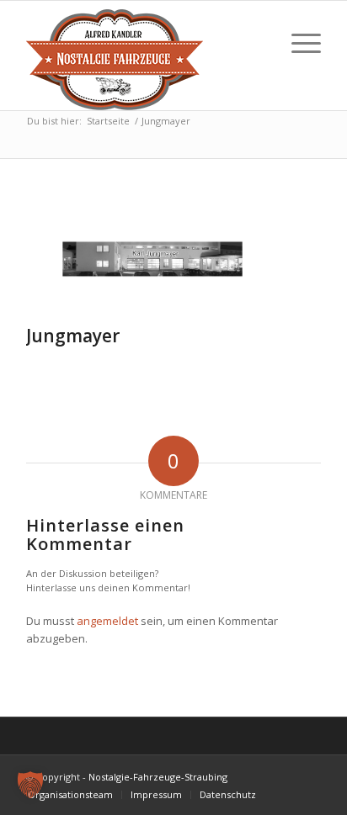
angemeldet (107, 620)
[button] (30, 784)
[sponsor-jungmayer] (152, 258)
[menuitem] (70, 795)
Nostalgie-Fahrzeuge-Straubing (157, 776)
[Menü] (298, 43)
